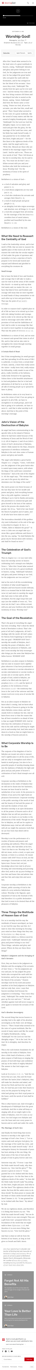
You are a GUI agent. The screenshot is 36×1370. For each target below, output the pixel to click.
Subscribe (29, 1359)
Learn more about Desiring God (15, 1344)
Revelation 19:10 (8, 689)
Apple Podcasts (21, 53)
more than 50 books (20, 1260)
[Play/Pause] (18, 11)
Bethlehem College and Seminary (14, 1253)
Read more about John (16, 1265)
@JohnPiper (15, 1249)
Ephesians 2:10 (18, 1225)
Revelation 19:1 (9, 934)
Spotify (30, 53)
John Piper (6, 1249)
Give (32, 1367)
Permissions (13, 1367)
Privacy (20, 1367)
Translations (5, 1367)
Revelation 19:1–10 (17, 43)
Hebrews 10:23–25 (25, 331)
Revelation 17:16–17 (15, 1074)
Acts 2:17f (13, 683)
